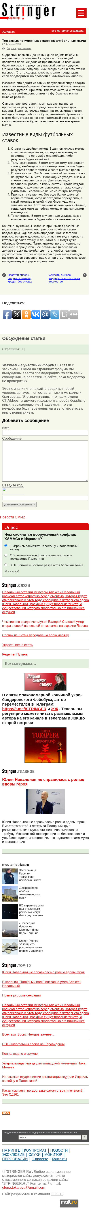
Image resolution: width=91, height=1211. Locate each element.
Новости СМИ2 (12, 517)
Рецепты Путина (14, 654)
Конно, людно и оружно (20, 1053)
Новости (59, 1150)
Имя (5, 428)
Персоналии (15, 1159)
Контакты (59, 1159)
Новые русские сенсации (21, 995)
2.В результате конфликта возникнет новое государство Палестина (41, 557)
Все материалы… (20, 663)
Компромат (35, 1150)
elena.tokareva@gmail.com (23, 1187)
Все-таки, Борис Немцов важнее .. (28, 1034)
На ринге (11, 1150)
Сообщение (12, 438)
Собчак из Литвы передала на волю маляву (35, 635)
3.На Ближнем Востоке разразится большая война (46, 565)
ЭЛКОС (57, 1194)
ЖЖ (54, 709)
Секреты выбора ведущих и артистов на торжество (64, 278)
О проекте (40, 1159)
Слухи (34, 1154)
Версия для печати (19, 48)
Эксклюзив (13, 1154)
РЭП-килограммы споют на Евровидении (33, 1044)
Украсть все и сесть (17, 645)
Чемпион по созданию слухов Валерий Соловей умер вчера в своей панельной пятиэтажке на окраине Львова (45, 623)
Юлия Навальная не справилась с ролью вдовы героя (43, 972)
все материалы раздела (67, 30)
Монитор (53, 1154)
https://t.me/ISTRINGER (24, 709)
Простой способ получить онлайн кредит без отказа (20, 278)
